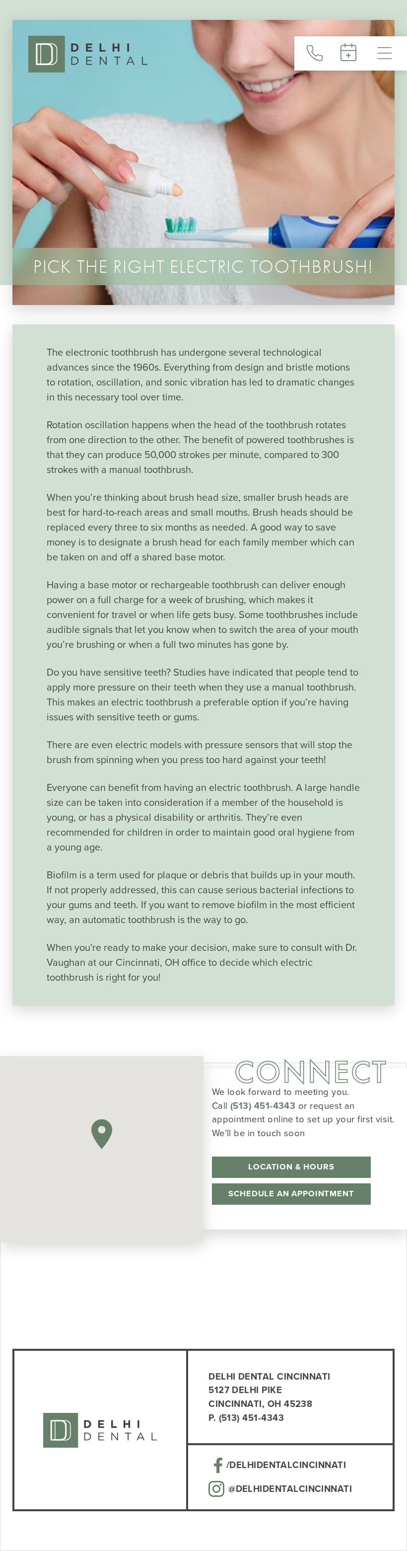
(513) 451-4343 (262, 1105)
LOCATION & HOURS (291, 1167)
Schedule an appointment (291, 1193)
